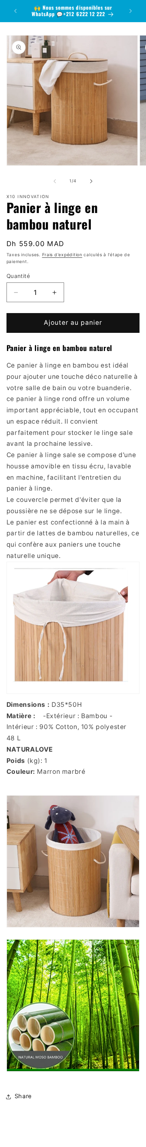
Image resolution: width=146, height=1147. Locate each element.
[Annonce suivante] (131, 11)
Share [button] (23, 1096)
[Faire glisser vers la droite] (91, 181)
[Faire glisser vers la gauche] (55, 181)
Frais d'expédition (62, 254)
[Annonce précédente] (15, 11)
